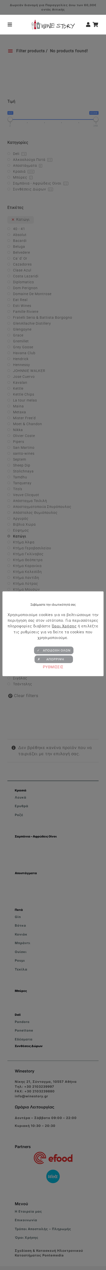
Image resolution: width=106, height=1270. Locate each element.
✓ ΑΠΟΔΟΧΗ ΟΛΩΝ (54, 650)
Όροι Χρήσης (64, 626)
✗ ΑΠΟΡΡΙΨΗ (53, 659)
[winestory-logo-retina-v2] (53, 21)
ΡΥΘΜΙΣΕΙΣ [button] (53, 667)
